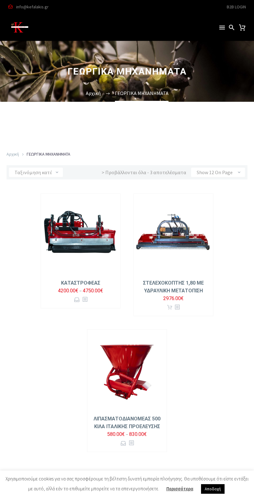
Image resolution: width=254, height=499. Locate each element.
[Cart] (242, 27)
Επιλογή (77, 299)
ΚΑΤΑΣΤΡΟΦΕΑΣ (80, 283)
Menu (222, 27)
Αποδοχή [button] (213, 489)
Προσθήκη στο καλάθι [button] (169, 307)
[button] (231, 27)
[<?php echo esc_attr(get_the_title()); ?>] (84, 299)
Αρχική (13, 154)
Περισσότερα (179, 489)
